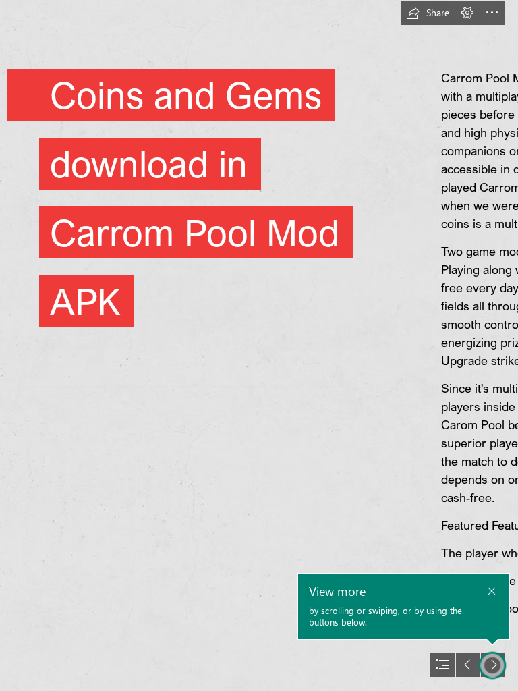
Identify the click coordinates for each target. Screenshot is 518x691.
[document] (259, 345)
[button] (428, 13)
